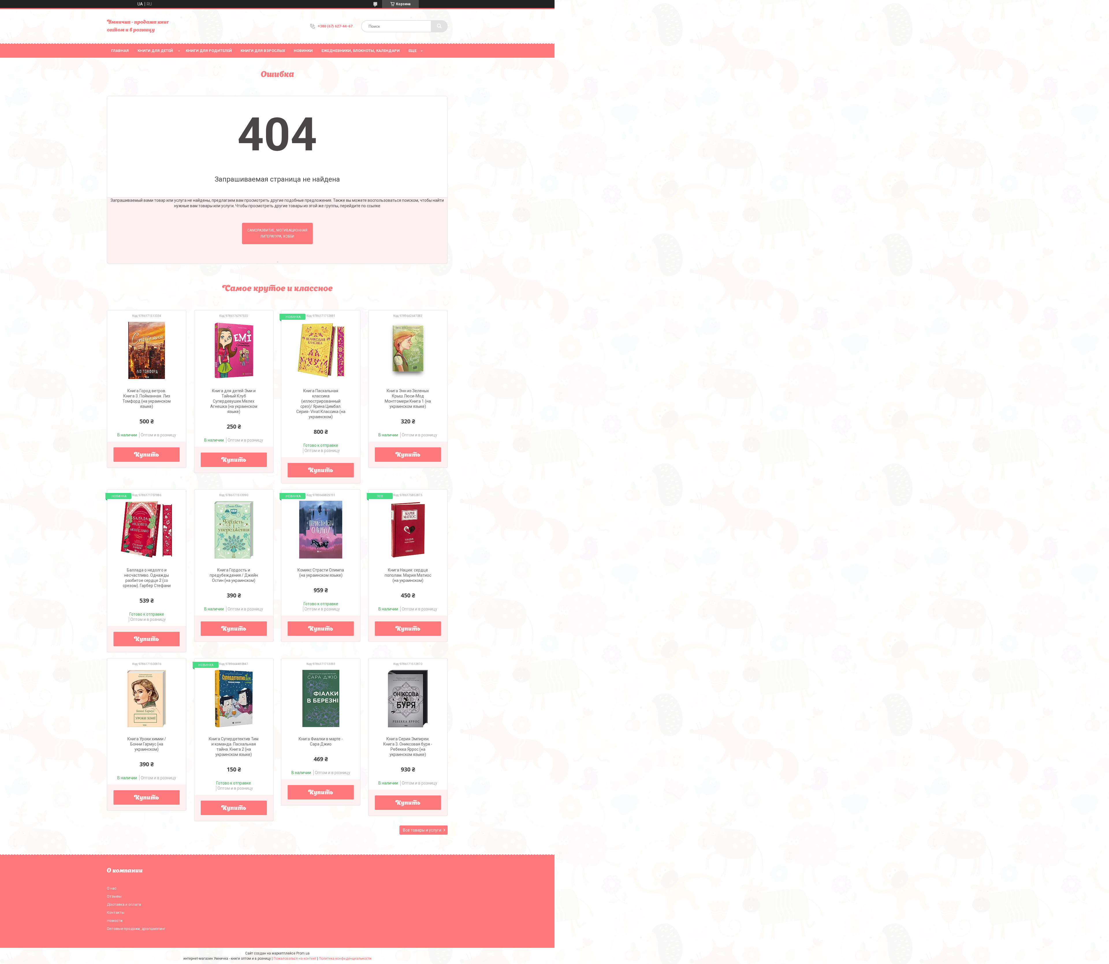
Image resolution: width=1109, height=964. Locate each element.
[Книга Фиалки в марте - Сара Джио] (320, 698)
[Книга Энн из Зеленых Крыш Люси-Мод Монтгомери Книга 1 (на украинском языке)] (408, 350)
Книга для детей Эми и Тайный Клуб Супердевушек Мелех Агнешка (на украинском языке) (233, 401)
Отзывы (114, 896)
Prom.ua (303, 953)
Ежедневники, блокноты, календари (360, 50)
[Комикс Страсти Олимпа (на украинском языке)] (320, 529)
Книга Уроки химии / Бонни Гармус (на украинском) (146, 744)
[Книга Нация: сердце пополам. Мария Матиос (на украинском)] (408, 529)
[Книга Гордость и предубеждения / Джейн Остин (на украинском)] (233, 529)
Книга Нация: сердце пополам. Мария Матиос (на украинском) (408, 575)
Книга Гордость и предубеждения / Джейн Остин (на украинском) (234, 575)
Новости (114, 920)
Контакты (115, 912)
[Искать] (439, 26)
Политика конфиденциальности (345, 958)
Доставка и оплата (124, 904)
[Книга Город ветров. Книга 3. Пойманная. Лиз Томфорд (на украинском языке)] (146, 350)
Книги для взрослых (263, 50)
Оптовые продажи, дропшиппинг (136, 928)
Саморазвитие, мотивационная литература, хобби (277, 233)
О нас (111, 888)
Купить (146, 455)
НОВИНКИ (303, 50)
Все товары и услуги (422, 830)
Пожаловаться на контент (294, 958)
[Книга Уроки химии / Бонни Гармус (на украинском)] (146, 698)
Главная (120, 50)
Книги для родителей (209, 50)
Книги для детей (155, 50)
